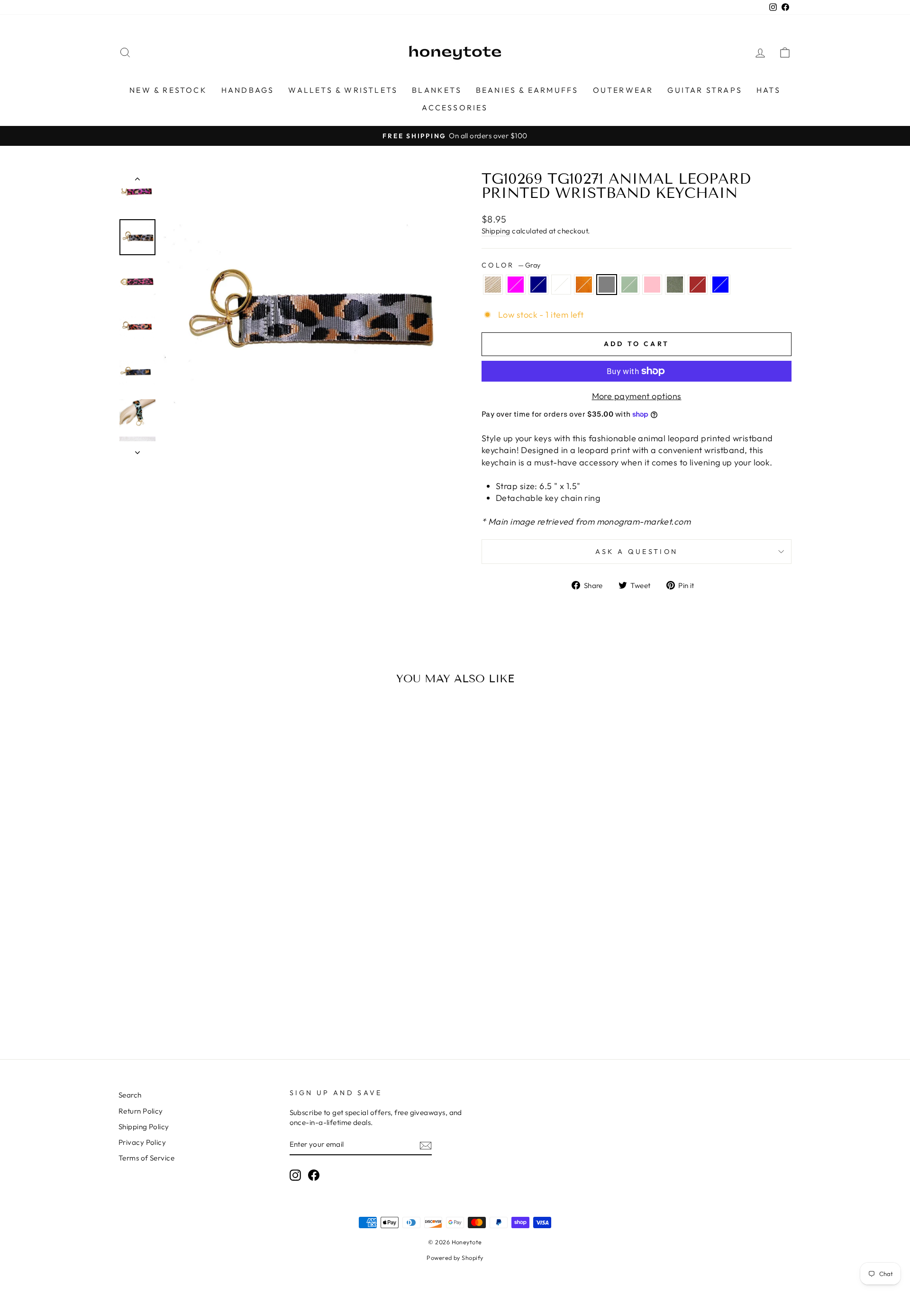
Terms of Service (146, 1157)
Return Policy (140, 1111)
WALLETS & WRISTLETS (343, 90)
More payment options (637, 396)
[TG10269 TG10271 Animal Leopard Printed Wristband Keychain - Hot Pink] (224, 1003)
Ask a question (636, 551)
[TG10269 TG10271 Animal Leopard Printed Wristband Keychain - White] (173, 1003)
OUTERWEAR (623, 90)
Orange (583, 284)
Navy (538, 284)
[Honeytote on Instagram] (295, 1175)
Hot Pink (652, 284)
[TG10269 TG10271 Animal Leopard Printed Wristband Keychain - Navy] (160, 1003)
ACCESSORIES (455, 107)
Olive (674, 284)
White (561, 284)
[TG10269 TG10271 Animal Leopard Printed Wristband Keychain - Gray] (198, 1003)
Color (511, 265)
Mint (629, 284)
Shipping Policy (143, 1126)
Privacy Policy (142, 1142)
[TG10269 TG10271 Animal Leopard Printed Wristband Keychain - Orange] (186, 1003)
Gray (606, 284)
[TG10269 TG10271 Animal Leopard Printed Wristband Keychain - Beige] (134, 1003)
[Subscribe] (425, 1145)
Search (130, 1094)
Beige (492, 284)
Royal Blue (720, 284)
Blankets (437, 90)
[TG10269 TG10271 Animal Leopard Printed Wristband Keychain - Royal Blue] (262, 1003)
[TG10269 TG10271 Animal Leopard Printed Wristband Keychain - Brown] (250, 1003)
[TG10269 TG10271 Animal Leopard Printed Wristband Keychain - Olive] (237, 1003)
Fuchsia (515, 284)
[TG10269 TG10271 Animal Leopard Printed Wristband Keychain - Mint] (211, 1003)
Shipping (496, 230)
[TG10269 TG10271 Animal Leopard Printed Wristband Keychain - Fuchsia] (147, 1003)
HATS (768, 90)
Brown (697, 284)
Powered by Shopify (455, 1257)
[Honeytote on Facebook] (313, 1175)
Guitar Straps (704, 90)
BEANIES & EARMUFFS (527, 90)
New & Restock (168, 90)
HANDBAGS (247, 90)
